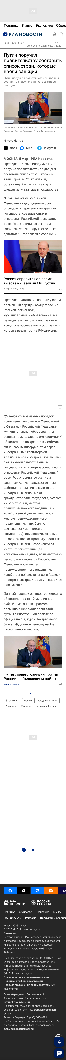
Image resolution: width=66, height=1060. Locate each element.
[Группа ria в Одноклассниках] (51, 890)
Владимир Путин (48, 700)
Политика (9, 912)
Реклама (30, 918)
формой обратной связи (19, 1028)
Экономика (12, 700)
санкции (49, 330)
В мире (57, 912)
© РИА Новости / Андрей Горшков (21, 127)
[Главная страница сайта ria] (22, 34)
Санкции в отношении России (38, 706)
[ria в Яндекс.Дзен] (23, 890)
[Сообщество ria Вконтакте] (37, 890)
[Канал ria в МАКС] (10, 890)
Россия (28, 700)
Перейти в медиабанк (51, 127)
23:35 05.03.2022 (14, 42)
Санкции (11, 706)
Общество (25, 912)
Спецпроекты (12, 918)
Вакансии (10, 933)
